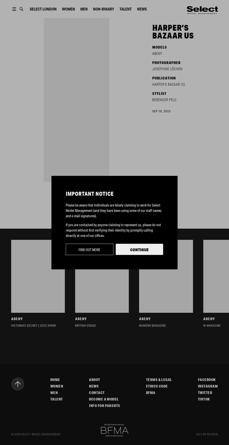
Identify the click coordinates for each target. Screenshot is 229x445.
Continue (139, 249)
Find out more (89, 249)
